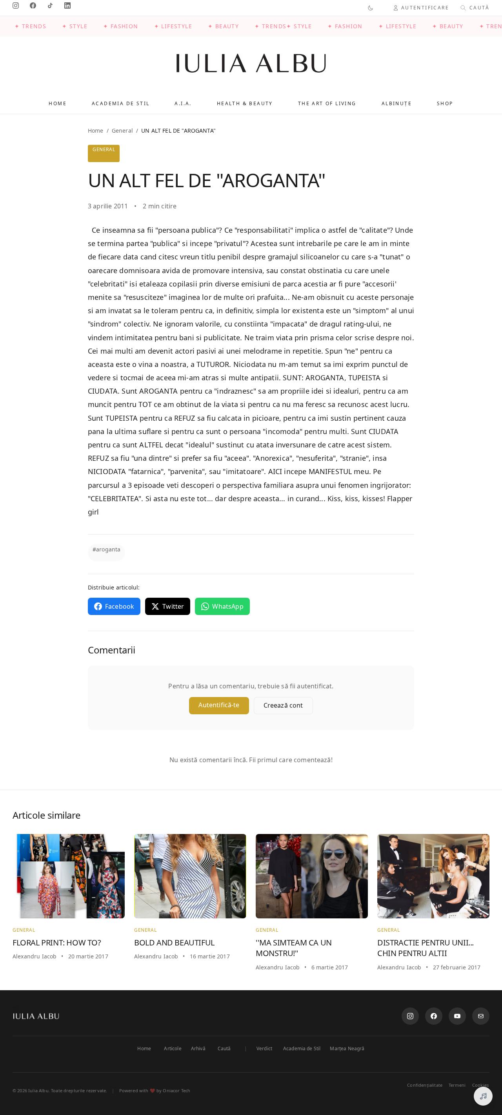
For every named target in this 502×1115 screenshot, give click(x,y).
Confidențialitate (424, 1085)
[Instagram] (410, 1016)
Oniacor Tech (176, 1090)
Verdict (264, 1049)
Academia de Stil (302, 1049)
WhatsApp (227, 606)
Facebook (119, 606)
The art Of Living (327, 103)
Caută (224, 1049)
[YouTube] (457, 1016)
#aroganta (106, 549)
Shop (445, 103)
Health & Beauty (245, 103)
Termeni (457, 1085)
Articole (172, 1049)
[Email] (480, 1016)
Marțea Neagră (347, 1049)
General (122, 130)
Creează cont (283, 705)
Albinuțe (397, 103)
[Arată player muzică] (483, 1096)
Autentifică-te (218, 705)
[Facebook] (433, 1016)
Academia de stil (120, 103)
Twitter (173, 606)
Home (58, 103)
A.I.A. (183, 103)
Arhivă (198, 1049)
